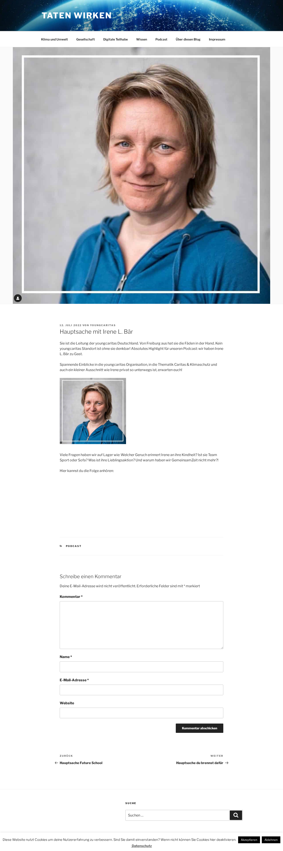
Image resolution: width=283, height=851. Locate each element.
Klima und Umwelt (54, 39)
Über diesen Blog (188, 39)
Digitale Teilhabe (115, 39)
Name (66, 657)
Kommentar (71, 597)
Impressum (217, 39)
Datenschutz (141, 846)
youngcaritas (103, 325)
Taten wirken (77, 15)
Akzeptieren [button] (249, 839)
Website (67, 703)
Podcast (161, 39)
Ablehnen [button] (271, 839)
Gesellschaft (85, 39)
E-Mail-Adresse (74, 680)
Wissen (141, 39)
